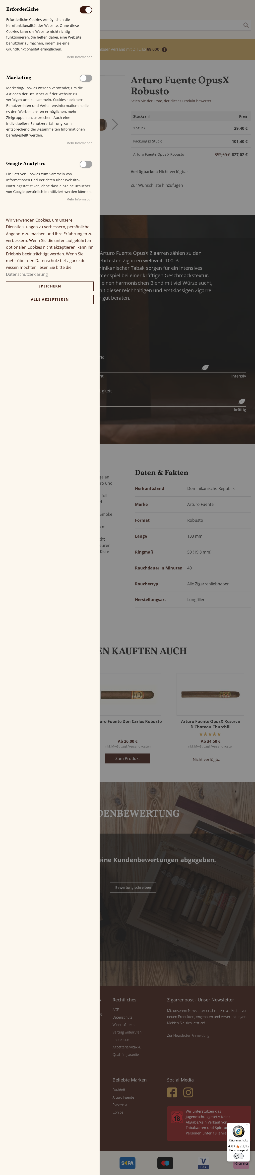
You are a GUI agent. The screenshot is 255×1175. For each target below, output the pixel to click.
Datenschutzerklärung (27, 274)
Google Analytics (86, 164)
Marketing (86, 78)
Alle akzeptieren (50, 299)
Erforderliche (86, 9)
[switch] (239, 1156)
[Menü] (247, 1126)
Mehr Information (79, 57)
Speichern (50, 286)
